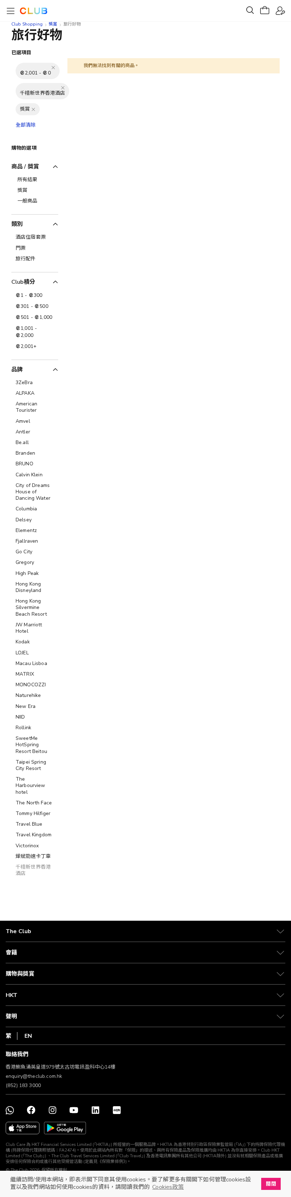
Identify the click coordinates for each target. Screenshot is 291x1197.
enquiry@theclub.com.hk (34, 1076)
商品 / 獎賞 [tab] (25, 167)
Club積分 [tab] (23, 282)
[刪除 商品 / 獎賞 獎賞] (33, 109)
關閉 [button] (271, 1183)
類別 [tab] (17, 224)
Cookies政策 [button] (167, 1187)
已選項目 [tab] (21, 52)
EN (28, 1036)
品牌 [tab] (17, 369)
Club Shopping (27, 24)
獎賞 (53, 24)
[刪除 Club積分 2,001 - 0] (53, 67)
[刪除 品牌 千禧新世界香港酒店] (63, 87)
